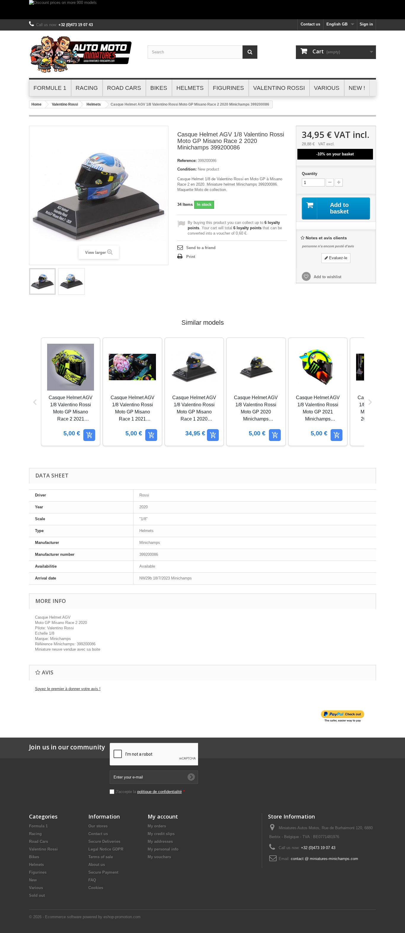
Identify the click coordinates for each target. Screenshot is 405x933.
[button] (35, 402)
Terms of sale (100, 857)
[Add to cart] (89, 435)
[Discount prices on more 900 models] (202, 9)
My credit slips (161, 834)
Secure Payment (103, 872)
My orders (157, 826)
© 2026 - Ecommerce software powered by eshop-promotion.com (85, 917)
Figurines (38, 872)
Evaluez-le (337, 258)
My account (163, 816)
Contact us (310, 24)
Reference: (187, 160)
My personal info (163, 849)
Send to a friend (201, 248)
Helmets (94, 104)
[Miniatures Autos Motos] (84, 54)
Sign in (366, 24)
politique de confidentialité (159, 791)
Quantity (309, 173)
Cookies (95, 888)
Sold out (37, 895)
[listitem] (70, 391)
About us (96, 864)
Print (190, 256)
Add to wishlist (326, 277)
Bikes (34, 857)
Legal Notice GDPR (105, 849)
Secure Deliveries (104, 841)
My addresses (160, 841)
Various (36, 888)
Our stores (98, 826)
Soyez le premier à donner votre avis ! (68, 689)
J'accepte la (150, 791)
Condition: (187, 169)
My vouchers (159, 857)
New (33, 880)
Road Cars (38, 841)
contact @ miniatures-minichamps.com (324, 858)
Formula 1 (38, 826)
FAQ (92, 880)
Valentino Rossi (65, 104)
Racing (35, 834)
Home (36, 104)
